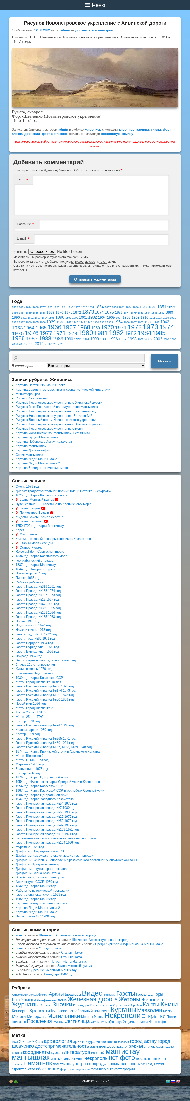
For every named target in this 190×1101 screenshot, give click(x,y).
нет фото (122, 1057)
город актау (143, 1041)
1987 (32, 338)
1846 (136, 307)
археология (58, 1041)
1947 (82, 322)
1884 (147, 312)
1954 (118, 322)
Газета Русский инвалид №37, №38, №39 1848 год (54, 747)
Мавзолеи (149, 1010)
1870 (59, 312)
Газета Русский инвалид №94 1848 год (45, 725)
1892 (31, 317)
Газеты (125, 993)
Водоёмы (109, 994)
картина (142, 129)
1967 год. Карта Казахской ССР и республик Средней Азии (60, 790)
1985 (158, 333)
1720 (49, 307)
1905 (111, 317)
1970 (107, 327)
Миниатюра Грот (28, 394)
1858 (22, 312)
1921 (173, 317)
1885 (154, 312)
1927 (22, 322)
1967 (69, 327)
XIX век (25, 1042)
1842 (122, 307)
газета (112, 1042)
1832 (91, 307)
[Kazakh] (168, 1081)
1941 (68, 322)
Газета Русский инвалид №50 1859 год (45, 699)
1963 (17, 327)
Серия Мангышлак (29, 454)
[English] (178, 1081)
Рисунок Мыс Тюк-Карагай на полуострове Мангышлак (57, 407)
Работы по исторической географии (42, 890)
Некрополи (122, 1015)
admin (65, 30)
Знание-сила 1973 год (32, 769)
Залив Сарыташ (31, 521)
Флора (143, 1022)
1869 (50, 312)
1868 (43, 312)
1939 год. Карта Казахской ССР (39, 678)
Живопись (93, 129)
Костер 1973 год (28, 721)
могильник (66, 1059)
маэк (54, 1059)
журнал (136, 1046)
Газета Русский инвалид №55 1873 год (45, 695)
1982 (116, 333)
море (79, 1059)
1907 (119, 317)
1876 (119, 312)
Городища (144, 994)
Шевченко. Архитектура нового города (67, 935)
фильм (52, 1068)
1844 (129, 307)
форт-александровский (75, 1069)
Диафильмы (47, 1000)
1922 (15, 322)
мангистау (123, 1051)
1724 (63, 307)
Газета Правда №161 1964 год (38, 612)
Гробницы (24, 999)
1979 (71, 333)
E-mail (21, 238)
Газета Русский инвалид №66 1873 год (45, 686)
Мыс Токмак (29, 534)
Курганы (123, 1010)
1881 (140, 312)
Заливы (46, 1005)
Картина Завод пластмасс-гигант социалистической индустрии (63, 389)
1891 (24, 317)
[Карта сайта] (16, 1081)
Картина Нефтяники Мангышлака (40, 385)
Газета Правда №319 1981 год (38, 586)
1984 (144, 333)
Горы (158, 994)
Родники (58, 1021)
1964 (29, 327)
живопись (126, 129)
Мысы (98, 1017)
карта (169, 1046)
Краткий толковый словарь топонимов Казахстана (53, 539)
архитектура (84, 1041)
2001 (140, 339)
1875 (109, 312)
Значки (62, 1004)
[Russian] (173, 1081)
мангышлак (31, 1057)
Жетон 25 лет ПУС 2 (31, 712)
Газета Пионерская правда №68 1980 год (46, 812)
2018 (63, 344)
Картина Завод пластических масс (42, 468)
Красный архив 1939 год (34, 730)
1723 (56, 307)
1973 (150, 327)
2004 (166, 339)
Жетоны (129, 999)
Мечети (19, 1016)
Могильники (64, 1015)
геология (123, 1041)
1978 (59, 333)
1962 (164, 321)
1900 (75, 317)
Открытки (154, 1016)
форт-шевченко (54, 134)
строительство (23, 1069)
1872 (77, 312)
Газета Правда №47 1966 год (37, 604)
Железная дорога (93, 999)
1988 (45, 338)
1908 (127, 317)
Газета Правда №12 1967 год (37, 599)
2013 (48, 344)
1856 (15, 312)
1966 (54, 327)
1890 (16, 317)
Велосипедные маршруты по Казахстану (46, 660)
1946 (75, 322)
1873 (88, 312)
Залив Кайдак (30, 508)
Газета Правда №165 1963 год (38, 617)
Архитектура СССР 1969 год (37, 882)
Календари (81, 1005)
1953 (110, 322)
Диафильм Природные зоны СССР (42, 851)
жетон (123, 1046)
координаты (36, 1052)
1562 (15, 307)
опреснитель (157, 1059)
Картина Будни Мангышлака (37, 437)
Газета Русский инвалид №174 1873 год (46, 690)
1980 (85, 333)
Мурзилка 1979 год (30, 847)
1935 (36, 322)
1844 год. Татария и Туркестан (38, 569)
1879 (134, 312)
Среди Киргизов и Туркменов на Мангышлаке (129, 944)
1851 (161, 307)
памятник (38, 1063)
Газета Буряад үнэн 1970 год (37, 647)
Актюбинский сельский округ (30, 994)
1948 (89, 322)
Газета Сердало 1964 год (34, 643)
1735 (70, 307)
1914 (159, 317)
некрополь (96, 1058)
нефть (141, 1058)
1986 (18, 338)
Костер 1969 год (28, 734)
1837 (108, 307)
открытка (17, 1064)
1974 (166, 327)
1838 (115, 307)
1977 (46, 333)
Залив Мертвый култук (37, 499)
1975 (18, 333)
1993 (94, 338)
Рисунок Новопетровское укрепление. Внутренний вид (56, 411)
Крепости (39, 1010)
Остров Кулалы (31, 547)
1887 (161, 312)
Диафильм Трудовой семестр (38, 864)
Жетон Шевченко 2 (30, 756)
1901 (83, 317)
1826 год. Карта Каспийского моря (41, 495)
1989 (57, 338)
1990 (68, 339)
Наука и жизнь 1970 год (33, 625)
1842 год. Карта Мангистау (36, 886)
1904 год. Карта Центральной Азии (42, 795)
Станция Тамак (50, 948)
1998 (132, 339)
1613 (22, 307)
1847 (143, 307)
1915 (166, 317)
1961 (156, 322)
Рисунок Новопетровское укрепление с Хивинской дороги (59, 402)
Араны (56, 994)
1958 (140, 322)
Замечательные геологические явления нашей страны (56, 838)
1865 (36, 312)
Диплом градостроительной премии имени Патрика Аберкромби (63, 491)
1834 (99, 307)
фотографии (124, 1069)
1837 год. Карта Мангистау (36, 565)
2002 (148, 339)
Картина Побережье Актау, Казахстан (44, 441)
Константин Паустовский (34, 673)
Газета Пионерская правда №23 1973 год (46, 816)
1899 (68, 317)
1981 (101, 332)
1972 (135, 327)
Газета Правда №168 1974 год (38, 591)
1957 (134, 322)
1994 (104, 339)
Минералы (37, 1016)
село (160, 1064)
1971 (121, 327)
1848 (152, 307)
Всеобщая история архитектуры (40, 877)
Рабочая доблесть (29, 582)
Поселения (39, 1021)
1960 (148, 322)
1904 (102, 317)
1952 (103, 322)
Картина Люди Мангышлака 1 (38, 459)
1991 (78, 339)
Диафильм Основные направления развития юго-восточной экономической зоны (76, 860)
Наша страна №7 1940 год (35, 916)
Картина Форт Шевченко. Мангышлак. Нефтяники (53, 433)
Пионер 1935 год (28, 578)
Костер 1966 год (28, 773)
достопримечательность (62, 1046)
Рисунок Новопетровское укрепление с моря (49, 428)
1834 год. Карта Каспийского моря (41, 556)
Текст (21, 179)
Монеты (87, 1017)
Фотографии (158, 1022)
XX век (37, 1042)
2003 (157, 339)
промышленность (123, 1064)
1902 (92, 317)
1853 (171, 307)
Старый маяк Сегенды (36, 543)
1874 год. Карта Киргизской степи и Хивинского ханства (58, 751)
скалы (156, 129)
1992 (86, 339)
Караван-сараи (101, 1005)
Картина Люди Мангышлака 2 (38, 463)
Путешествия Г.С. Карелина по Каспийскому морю (53, 504)
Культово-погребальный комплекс (80, 1011)
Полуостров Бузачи (34, 512)
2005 (173, 339)
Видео (92, 993)
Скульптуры (99, 1022)
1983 (131, 333)
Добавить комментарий (94, 30)
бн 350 (101, 1042)
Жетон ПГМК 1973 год (32, 760)
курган (57, 1052)
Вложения (20, 252)
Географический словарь (34, 560)
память (59, 1064)
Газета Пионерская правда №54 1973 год (46, 803)
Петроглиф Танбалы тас (68, 961)
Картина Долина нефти (33, 450)
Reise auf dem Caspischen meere (40, 551)
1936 (43, 322)
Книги (169, 1004)
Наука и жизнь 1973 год (33, 630)
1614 (29, 307)
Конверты (20, 1011)
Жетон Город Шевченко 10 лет (38, 682)
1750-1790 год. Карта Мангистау (40, 526)
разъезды (148, 1064)
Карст (20, 530)
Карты (151, 1004)
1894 (45, 317)
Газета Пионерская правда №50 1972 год (46, 821)
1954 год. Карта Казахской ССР (39, 786)
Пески (171, 1017)
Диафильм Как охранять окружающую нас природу (54, 855)
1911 (152, 317)
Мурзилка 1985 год (30, 764)
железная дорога (104, 1046)
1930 (29, 322)
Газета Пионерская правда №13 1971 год (46, 834)
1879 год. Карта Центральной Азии (42, 777)
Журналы (26, 1004)
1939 (51, 321)
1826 (84, 307)
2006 (15, 344)
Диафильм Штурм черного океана (41, 869)
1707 (43, 307)
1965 (41, 327)
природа (97, 1063)
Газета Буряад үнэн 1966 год (37, 651)
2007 (22, 344)
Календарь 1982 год (58, 974)
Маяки (167, 1011)
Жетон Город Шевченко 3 (34, 708)
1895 (51, 317)
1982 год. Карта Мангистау (36, 899)
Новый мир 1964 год (31, 703)
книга (17, 1052)
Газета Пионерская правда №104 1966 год (47, 842)
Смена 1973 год (27, 486)
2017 (56, 344)
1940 (60, 322)
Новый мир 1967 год (31, 573)
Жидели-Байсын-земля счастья (39, 517)
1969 (95, 327)
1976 (32, 332)
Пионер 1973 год (28, 621)
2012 (39, 344)
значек (149, 1046)
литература (77, 1052)
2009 (30, 344)
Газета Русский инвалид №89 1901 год (45, 743)
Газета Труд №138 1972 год (36, 634)
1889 (169, 312)
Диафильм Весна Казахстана (38, 873)
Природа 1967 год (29, 656)
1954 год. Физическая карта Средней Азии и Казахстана (58, 782)
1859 (29, 312)
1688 (36, 307)
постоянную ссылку (117, 134)
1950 (96, 322)
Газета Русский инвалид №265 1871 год (46, 738)
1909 (136, 317)
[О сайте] (11, 1081)
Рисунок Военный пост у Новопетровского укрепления (56, 420)
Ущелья (130, 1021)
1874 (99, 312)
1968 (83, 327)
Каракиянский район (127, 1005)
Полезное (19, 1022)
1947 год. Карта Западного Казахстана (45, 799)
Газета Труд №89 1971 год (35, 638)
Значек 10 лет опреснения (35, 664)
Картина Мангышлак (31, 446)
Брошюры (73, 994)
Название (24, 224)
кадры (160, 1046)
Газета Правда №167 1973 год (38, 595)
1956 (127, 322)
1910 (144, 317)
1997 (123, 339)
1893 (38, 317)
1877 (127, 312)
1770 (77, 307)
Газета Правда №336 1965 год (38, 608)
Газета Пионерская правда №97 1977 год (46, 825)
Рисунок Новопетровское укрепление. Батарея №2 (54, 416)
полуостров (77, 1063)
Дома (62, 1000)
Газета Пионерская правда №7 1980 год (45, 808)
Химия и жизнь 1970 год (34, 669)
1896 (59, 317)
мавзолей (98, 1053)
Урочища (115, 1022)
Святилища (77, 1021)
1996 (113, 339)
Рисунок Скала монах (32, 398)
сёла (40, 1069)
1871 (68, 312)
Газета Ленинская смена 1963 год (41, 894)
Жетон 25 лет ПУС (29, 717)
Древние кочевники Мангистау (54, 970)
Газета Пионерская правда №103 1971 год (47, 829)
